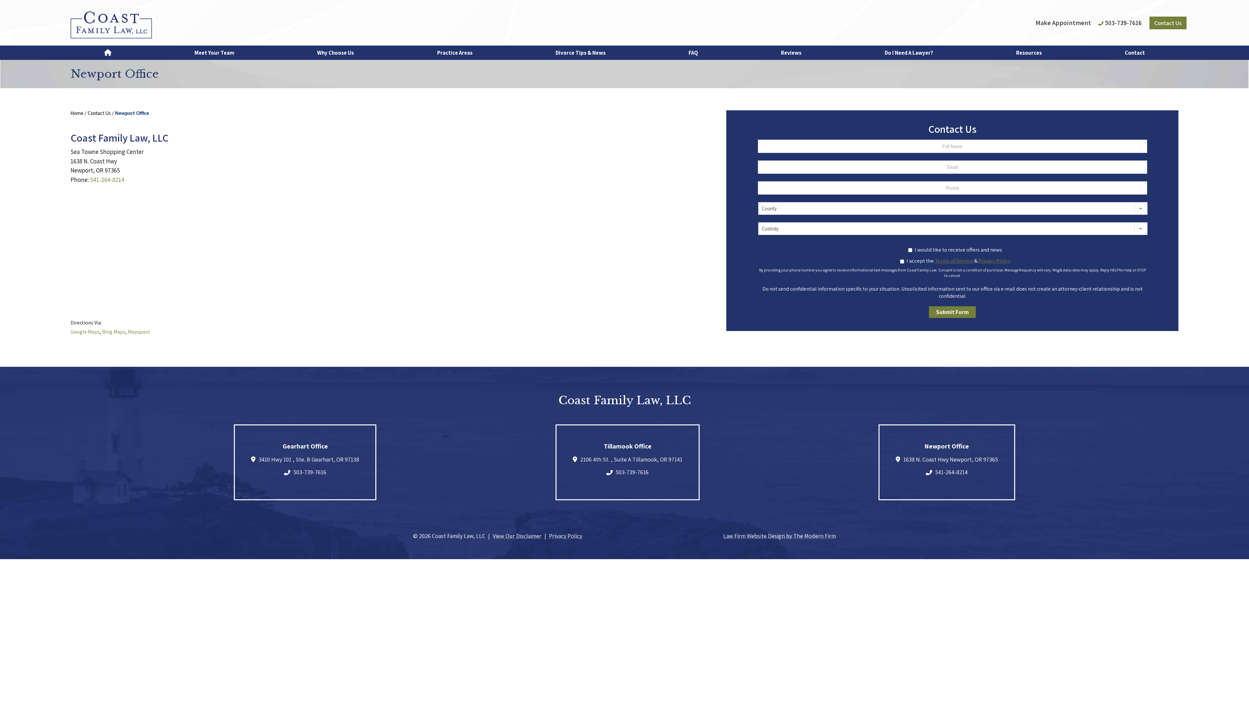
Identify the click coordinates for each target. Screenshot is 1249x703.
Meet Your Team (214, 52)
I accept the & (959, 260)
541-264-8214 (107, 180)
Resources (1029, 52)
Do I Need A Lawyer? (909, 52)
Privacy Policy (565, 536)
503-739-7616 (1123, 23)
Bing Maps (114, 331)
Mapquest (139, 331)
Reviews (791, 52)
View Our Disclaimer (517, 536)
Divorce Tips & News (581, 52)
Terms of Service (954, 260)
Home (108, 53)
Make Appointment (1063, 23)
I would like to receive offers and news (958, 249)
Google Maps (85, 331)
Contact (1135, 52)
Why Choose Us (335, 52)
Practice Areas (455, 52)
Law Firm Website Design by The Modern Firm (779, 536)
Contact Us (1168, 23)
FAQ (693, 52)
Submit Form (952, 312)
